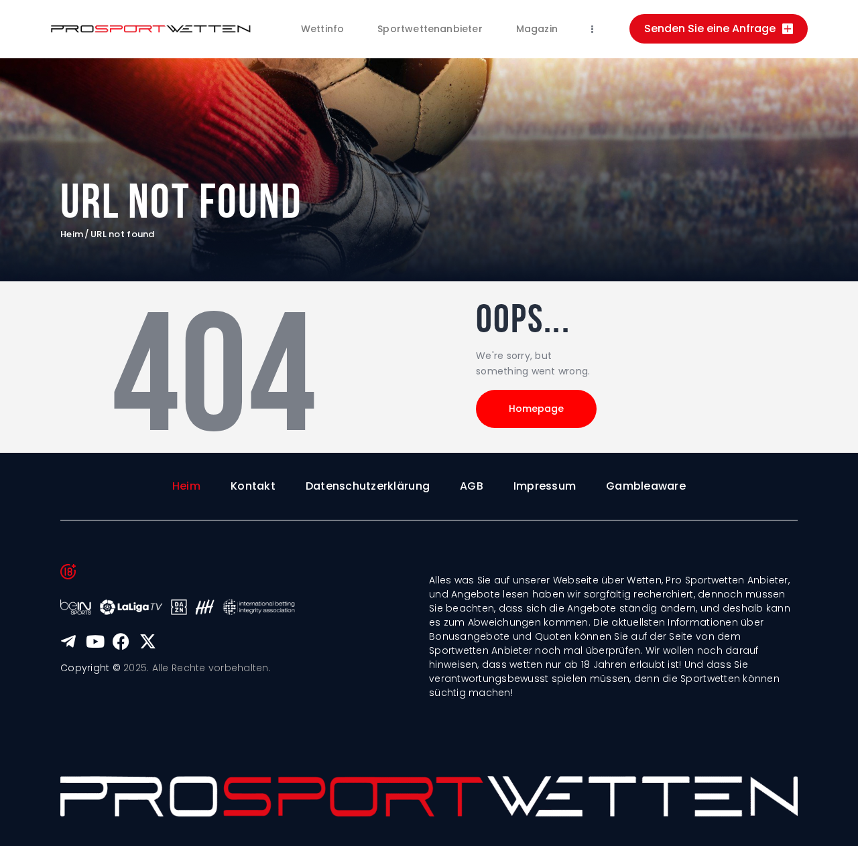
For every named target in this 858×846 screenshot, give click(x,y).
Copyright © (90, 668)
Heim (71, 234)
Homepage (536, 408)
